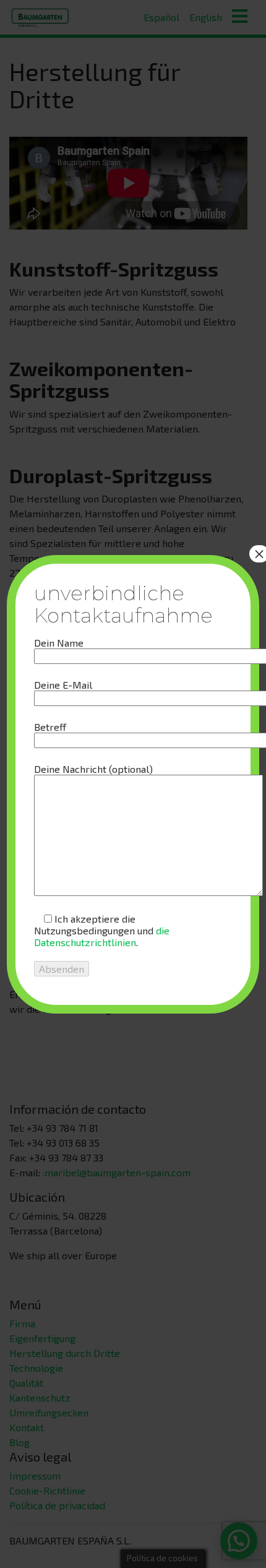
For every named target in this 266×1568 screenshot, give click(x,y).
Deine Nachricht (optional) (93, 769)
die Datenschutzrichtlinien (101, 936)
